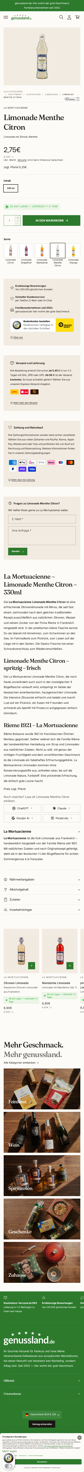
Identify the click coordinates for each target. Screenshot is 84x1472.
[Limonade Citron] (11, 251)
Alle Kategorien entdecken (19, 1062)
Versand (22, 160)
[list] (42, 1307)
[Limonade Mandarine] (42, 251)
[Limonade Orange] (73, 251)
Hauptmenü (15, 94)
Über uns (18, 337)
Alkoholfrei (33, 94)
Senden (16, 551)
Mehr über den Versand (25, 402)
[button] (6, 17)
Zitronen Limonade (16, 983)
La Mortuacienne (16, 108)
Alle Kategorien (13, 91)
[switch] (8, 1466)
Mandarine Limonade (56, 983)
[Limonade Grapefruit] (26, 251)
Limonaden (51, 94)
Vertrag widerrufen (42, 1424)
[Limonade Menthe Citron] (58, 251)
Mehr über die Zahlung (23, 480)
